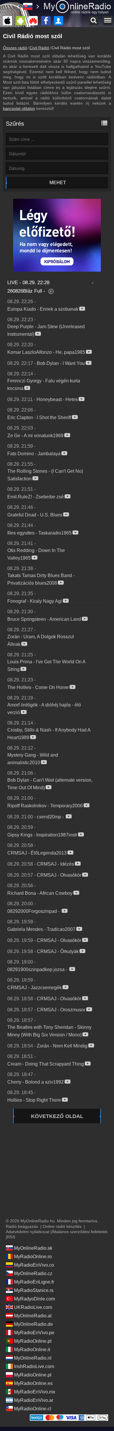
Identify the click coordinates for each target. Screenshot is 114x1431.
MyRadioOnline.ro (33, 1256)
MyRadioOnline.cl (32, 1408)
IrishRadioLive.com (34, 1366)
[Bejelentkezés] (60, 20)
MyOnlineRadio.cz (33, 1273)
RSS (11, 1237)
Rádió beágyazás (22, 1226)
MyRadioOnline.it (32, 1349)
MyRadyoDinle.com (34, 1298)
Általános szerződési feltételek (80, 1231)
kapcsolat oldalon (19, 108)
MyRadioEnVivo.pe (34, 1332)
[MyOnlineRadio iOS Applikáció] (9, 20)
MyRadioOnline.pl (32, 1374)
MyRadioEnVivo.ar (33, 1400)
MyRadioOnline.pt (32, 1341)
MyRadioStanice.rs (33, 1290)
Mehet (57, 182)
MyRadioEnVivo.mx (34, 1391)
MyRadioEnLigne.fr (34, 1281)
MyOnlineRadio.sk (33, 1248)
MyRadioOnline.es (33, 1383)
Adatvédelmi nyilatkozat (27, 1231)
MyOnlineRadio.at (32, 1315)
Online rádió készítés (62, 1226)
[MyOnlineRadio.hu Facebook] (47, 20)
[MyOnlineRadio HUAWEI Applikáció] (34, 20)
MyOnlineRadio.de (33, 1324)
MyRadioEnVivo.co (34, 1265)
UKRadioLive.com (33, 1307)
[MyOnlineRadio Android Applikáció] (22, 20)
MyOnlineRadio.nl (32, 1358)
